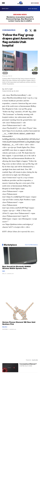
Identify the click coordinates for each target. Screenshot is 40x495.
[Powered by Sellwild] (35, 360)
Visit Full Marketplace (31, 244)
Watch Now (34, 3)
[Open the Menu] (3, 2)
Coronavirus (8, 30)
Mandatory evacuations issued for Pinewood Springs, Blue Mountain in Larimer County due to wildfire (20, 19)
